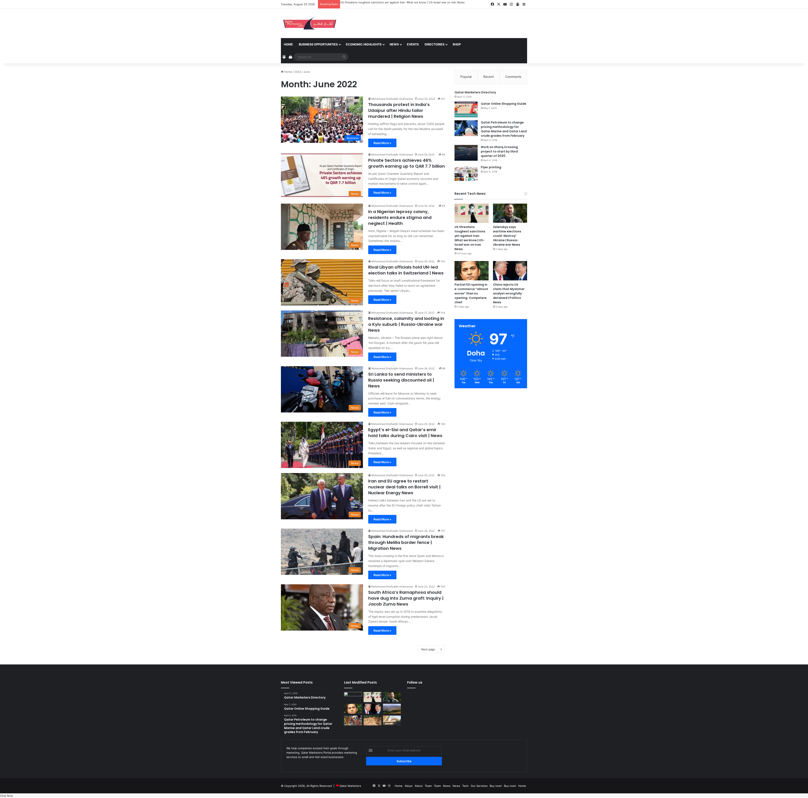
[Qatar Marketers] (309, 23)
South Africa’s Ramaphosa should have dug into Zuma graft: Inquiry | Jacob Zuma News (406, 598)
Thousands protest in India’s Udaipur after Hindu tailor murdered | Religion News (399, 110)
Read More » (382, 143)
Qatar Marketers (350, 785)
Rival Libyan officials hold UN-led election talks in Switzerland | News (406, 270)
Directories (434, 44)
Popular (466, 77)
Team (428, 785)
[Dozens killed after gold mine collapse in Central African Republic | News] (372, 721)
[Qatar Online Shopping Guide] (466, 109)
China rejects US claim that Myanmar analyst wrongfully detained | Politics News (509, 293)
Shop (457, 44)
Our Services (479, 785)
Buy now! (496, 785)
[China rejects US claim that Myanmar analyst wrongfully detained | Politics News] (510, 270)
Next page (428, 649)
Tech (465, 785)
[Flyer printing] (466, 173)
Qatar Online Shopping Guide (503, 104)
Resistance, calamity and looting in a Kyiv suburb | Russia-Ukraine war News (406, 324)
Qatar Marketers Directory (475, 92)
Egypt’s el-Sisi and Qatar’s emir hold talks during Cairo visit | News (405, 433)
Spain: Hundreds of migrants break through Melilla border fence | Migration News (406, 542)
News (394, 44)
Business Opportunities (318, 44)
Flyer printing (491, 167)
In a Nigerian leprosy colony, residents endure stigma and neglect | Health (400, 217)
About (409, 785)
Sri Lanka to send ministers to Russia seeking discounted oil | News (401, 380)
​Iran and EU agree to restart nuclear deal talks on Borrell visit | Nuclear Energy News (404, 487)
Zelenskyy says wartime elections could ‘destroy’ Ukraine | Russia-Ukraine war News (507, 236)
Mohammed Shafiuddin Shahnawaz (392, 98)
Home (288, 44)
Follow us (414, 682)
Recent (488, 77)
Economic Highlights (363, 44)
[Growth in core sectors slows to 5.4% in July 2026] (392, 709)
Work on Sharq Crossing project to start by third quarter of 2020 (499, 151)
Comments (513, 77)
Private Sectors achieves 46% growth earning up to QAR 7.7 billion (406, 163)
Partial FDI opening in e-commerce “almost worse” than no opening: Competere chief (471, 293)
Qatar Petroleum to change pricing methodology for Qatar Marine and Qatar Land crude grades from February (504, 129)
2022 (297, 71)
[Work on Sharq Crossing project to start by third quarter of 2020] (466, 153)
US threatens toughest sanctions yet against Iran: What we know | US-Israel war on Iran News (402, 2)
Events (413, 44)
